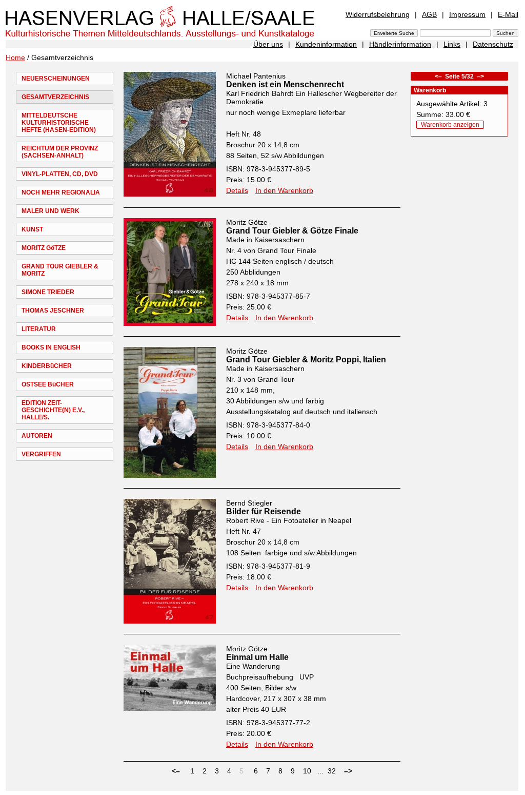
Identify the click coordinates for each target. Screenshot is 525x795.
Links (451, 44)
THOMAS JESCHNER (53, 310)
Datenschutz (493, 44)
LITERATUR (39, 329)
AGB (429, 14)
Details (237, 190)
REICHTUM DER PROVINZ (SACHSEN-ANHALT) (60, 152)
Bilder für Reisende (263, 511)
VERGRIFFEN (41, 454)
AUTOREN (37, 435)
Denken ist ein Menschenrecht (285, 84)
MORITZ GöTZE (44, 247)
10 (307, 771)
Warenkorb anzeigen (450, 124)
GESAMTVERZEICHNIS (55, 97)
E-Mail (508, 14)
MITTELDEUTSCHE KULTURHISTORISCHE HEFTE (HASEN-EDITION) (59, 122)
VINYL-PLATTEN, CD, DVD (60, 174)
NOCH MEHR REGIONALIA (61, 192)
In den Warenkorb (284, 190)
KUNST (32, 229)
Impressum (467, 14)
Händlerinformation (400, 44)
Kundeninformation (326, 44)
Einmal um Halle (257, 657)
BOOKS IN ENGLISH (51, 347)
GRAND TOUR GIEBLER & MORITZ (60, 270)
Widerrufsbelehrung (378, 14)
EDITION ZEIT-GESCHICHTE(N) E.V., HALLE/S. (53, 410)
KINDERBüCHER (47, 366)
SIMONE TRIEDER (48, 292)
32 (332, 771)
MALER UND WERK (50, 211)
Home (15, 57)
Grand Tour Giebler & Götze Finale (292, 230)
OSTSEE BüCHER (48, 384)
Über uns (268, 44)
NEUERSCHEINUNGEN (56, 78)
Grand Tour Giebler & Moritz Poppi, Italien (306, 359)
